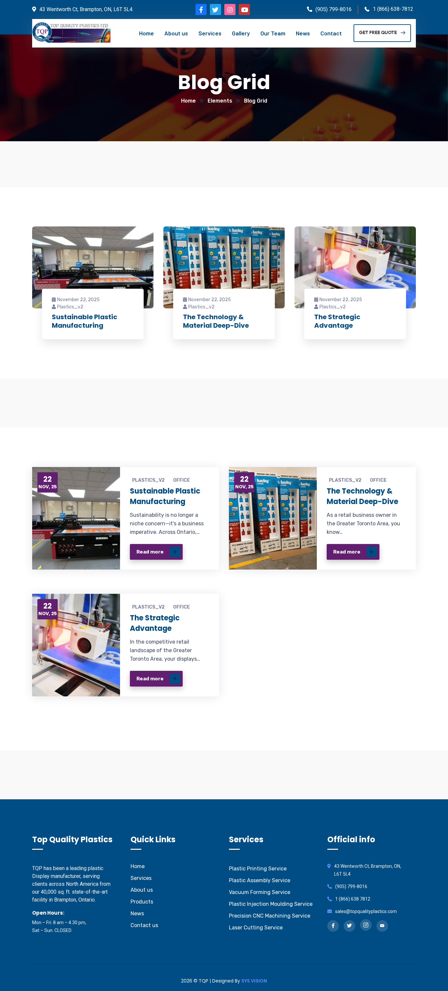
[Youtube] (244, 9)
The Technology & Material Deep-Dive (216, 321)
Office (181, 480)
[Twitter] (215, 9)
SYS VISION (254, 981)
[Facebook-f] (201, 9)
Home (188, 101)
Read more (150, 552)
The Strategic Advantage (337, 321)
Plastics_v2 (70, 307)
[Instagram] (229, 9)
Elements (220, 101)
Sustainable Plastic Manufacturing (84, 321)
